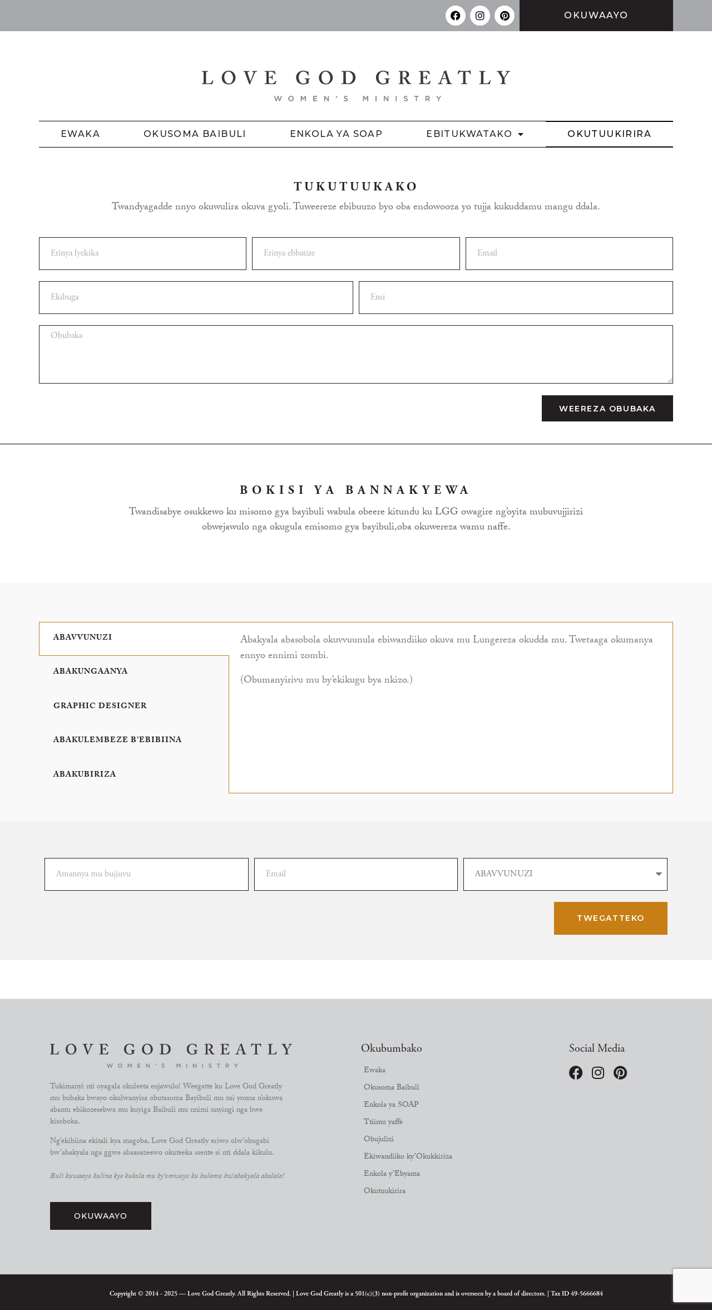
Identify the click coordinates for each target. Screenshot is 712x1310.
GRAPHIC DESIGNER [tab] (100, 707)
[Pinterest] (505, 16)
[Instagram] (480, 16)
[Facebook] (456, 16)
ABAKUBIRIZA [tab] (84, 775)
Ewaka (80, 134)
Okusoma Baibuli (195, 134)
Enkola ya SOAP (336, 134)
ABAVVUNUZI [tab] (82, 638)
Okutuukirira (609, 134)
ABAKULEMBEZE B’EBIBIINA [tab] (117, 741)
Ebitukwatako (469, 134)
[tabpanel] (451, 665)
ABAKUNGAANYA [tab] (90, 672)
